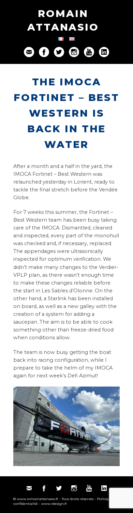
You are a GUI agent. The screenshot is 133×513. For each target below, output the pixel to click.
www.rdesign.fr (54, 503)
